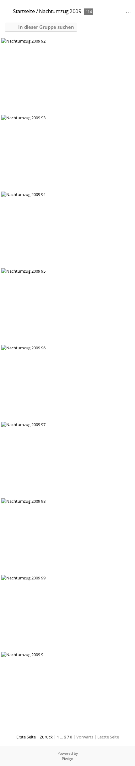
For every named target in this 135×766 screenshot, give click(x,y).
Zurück (46, 737)
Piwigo (67, 758)
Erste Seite (26, 737)
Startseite (24, 11)
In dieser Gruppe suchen (46, 27)
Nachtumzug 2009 (60, 11)
